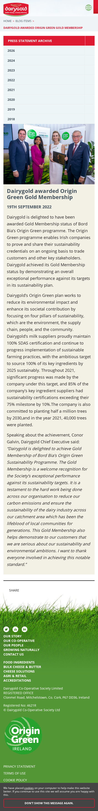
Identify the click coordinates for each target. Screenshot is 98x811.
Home (7, 21)
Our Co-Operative (19, 640)
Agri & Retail (14, 676)
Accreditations (17, 680)
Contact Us (13, 654)
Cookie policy (15, 780)
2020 (11, 99)
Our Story (12, 636)
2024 (11, 60)
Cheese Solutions (19, 671)
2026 (11, 50)
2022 (11, 80)
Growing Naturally (21, 650)
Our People (13, 645)
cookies (29, 788)
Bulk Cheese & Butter (22, 667)
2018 (11, 119)
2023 (11, 70)
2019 (11, 109)
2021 (11, 90)
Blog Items (23, 21)
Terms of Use (14, 773)
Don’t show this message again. (49, 803)
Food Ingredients (19, 662)
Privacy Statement (19, 766)
